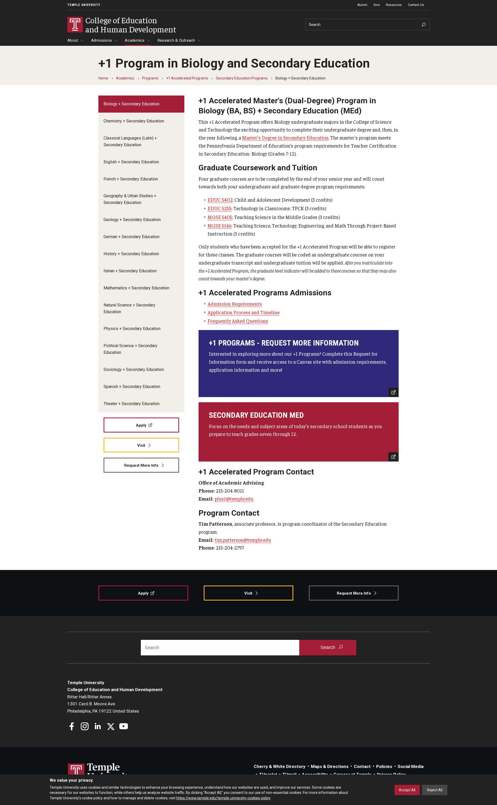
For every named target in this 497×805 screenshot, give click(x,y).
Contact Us (416, 5)
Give (377, 5)
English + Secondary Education (131, 161)
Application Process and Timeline (244, 312)
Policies (384, 766)
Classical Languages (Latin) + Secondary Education (130, 141)
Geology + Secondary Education (132, 219)
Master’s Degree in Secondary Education (285, 137)
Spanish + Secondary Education (132, 386)
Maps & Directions (329, 766)
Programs (150, 78)
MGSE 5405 (220, 217)
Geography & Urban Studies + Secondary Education (130, 199)
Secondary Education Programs (242, 78)
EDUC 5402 (220, 199)
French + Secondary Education (131, 179)
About (72, 40)
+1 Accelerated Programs (187, 78)
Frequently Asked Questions (238, 321)
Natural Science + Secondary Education (129, 308)
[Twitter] (110, 726)
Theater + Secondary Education (131, 403)
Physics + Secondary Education (132, 328)
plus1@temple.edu (234, 498)
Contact (362, 766)
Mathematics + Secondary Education (136, 288)
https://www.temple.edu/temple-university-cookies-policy (223, 798)
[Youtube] (123, 726)
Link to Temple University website (101, 773)
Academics (134, 40)
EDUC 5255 (219, 208)
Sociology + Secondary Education (134, 369)
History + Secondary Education (131, 253)
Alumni (362, 5)
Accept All (407, 790)
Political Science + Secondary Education (130, 349)
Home (103, 78)
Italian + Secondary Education (130, 270)
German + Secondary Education (131, 236)
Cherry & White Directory (279, 766)
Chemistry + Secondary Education (134, 121)
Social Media (410, 766)
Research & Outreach (176, 40)
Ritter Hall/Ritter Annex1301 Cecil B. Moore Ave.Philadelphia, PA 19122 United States (103, 704)
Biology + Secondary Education (131, 103)
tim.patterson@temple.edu (243, 540)
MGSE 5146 (219, 225)
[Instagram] (84, 726)
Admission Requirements (235, 304)
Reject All (434, 790)
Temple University (83, 5)
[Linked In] (97, 726)
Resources (394, 5)
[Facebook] (71, 726)
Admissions (101, 40)
